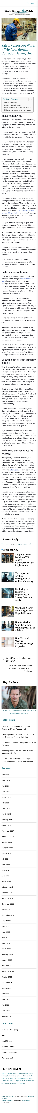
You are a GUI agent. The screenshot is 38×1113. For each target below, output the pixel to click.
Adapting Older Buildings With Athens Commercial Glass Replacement (16, 727)
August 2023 (6, 921)
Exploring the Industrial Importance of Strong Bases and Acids (24, 594)
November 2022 (8, 971)
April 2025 (6, 808)
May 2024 (5, 870)
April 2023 (6, 943)
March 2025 (6, 814)
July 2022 (5, 994)
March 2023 (6, 949)
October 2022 (7, 977)
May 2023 (5, 938)
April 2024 (6, 876)
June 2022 (6, 999)
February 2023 (7, 954)
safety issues (14, 470)
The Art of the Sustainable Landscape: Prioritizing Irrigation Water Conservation (17, 760)
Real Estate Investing (9, 1052)
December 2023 (8, 898)
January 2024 (7, 893)
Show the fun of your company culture (17, 107)
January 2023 (7, 960)
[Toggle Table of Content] (29, 99)
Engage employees (10, 102)
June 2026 (6, 780)
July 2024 (5, 859)
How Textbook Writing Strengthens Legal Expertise (24, 642)
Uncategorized (7, 1058)
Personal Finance (8, 1047)
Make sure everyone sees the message (17, 110)
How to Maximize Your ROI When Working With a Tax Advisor (25, 626)
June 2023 (6, 932)
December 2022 (8, 966)
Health (4, 1035)
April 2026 (6, 792)
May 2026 (5, 786)
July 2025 (5, 803)
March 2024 (6, 881)
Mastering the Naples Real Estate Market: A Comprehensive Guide (18, 752)
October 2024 (7, 842)
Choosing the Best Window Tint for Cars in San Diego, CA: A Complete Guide (18, 736)
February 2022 (7, 1016)
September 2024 (8, 848)
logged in (14, 544)
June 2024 (6, 865)
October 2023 (7, 910)
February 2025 (7, 820)
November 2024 (8, 837)
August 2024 (6, 853)
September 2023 (8, 915)
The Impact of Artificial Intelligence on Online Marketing (24, 577)
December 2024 (8, 831)
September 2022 (8, 983)
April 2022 (6, 1011)
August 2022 (6, 988)
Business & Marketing (10, 1030)
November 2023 (8, 904)
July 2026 (5, 775)
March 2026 (6, 797)
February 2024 (7, 887)
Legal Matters (7, 1041)
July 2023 (5, 926)
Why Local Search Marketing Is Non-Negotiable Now (24, 610)
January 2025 (7, 825)
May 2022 (5, 1005)
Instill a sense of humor (12, 105)
